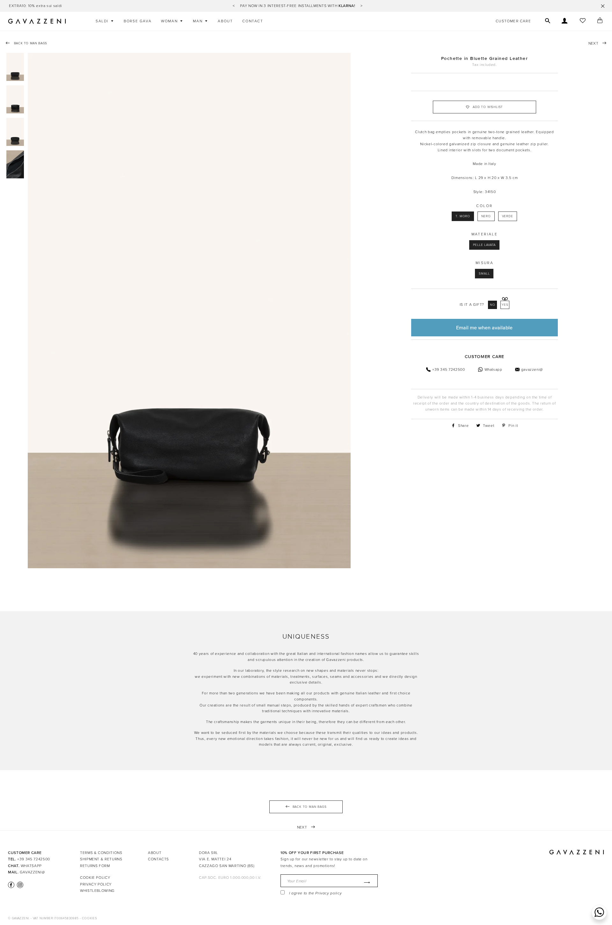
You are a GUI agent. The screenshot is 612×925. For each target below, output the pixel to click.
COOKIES (89, 918)
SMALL (484, 274)
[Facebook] (11, 885)
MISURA (484, 263)
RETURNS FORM (95, 866)
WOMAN (170, 21)
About (225, 21)
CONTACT (252, 21)
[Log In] (565, 21)
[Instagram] (19, 885)
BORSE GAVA (137, 21)
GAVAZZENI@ (32, 872)
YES (505, 305)
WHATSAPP (31, 866)
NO (492, 305)
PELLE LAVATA (484, 245)
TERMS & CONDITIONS (101, 852)
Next (593, 43)
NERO (486, 216)
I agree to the (315, 893)
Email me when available (484, 327)
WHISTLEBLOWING (97, 890)
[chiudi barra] (603, 6)
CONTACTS (158, 859)
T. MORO (462, 216)
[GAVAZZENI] (37, 21)
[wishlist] (582, 21)
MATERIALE (484, 234)
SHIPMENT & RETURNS (101, 859)
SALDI (103, 21)
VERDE (507, 216)
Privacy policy (328, 893)
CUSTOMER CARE (513, 21)
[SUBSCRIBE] (365, 882)
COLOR (484, 206)
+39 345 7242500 (33, 859)
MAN (198, 21)
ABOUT (154, 852)
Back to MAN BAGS (30, 43)
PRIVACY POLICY (96, 884)
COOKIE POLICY (95, 877)
